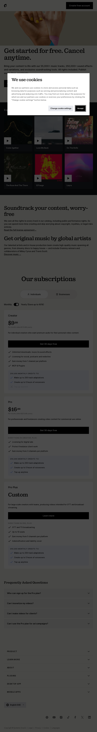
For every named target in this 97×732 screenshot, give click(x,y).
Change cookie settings (60, 108)
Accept (80, 108)
